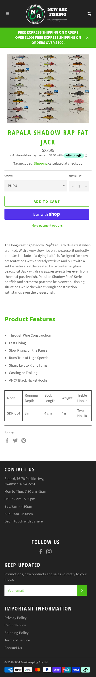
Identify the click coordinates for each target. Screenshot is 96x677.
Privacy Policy (15, 617)
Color (8, 175)
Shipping (41, 163)
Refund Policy (15, 625)
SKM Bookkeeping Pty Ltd (31, 662)
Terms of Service (17, 640)
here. (40, 521)
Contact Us (13, 647)
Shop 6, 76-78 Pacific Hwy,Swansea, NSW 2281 (24, 481)
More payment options (47, 225)
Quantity (75, 175)
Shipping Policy (16, 632)
